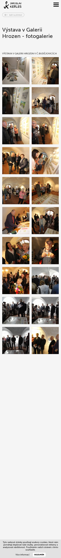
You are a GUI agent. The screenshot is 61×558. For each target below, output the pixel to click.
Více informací (22, 554)
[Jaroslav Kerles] (25, 5)
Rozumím (39, 554)
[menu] (56, 5)
